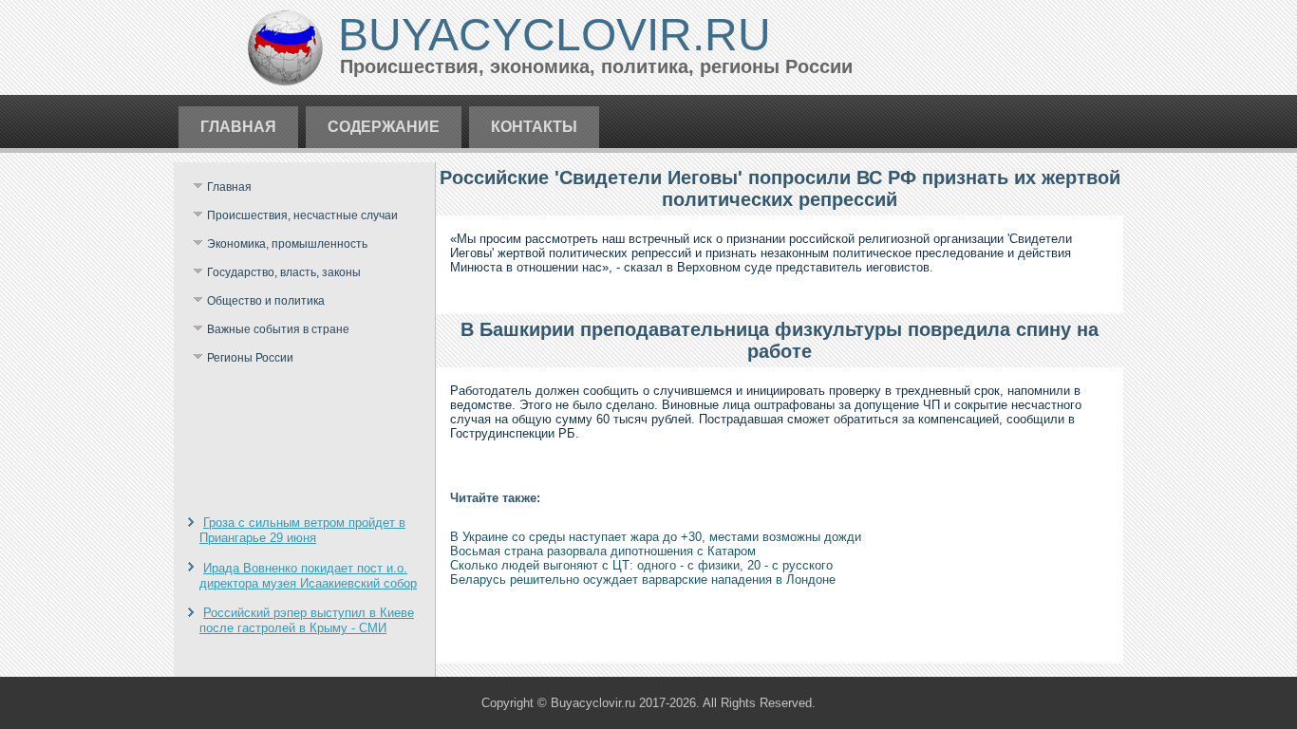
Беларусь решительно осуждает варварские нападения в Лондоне (643, 579)
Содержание (384, 127)
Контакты (534, 127)
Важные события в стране (278, 329)
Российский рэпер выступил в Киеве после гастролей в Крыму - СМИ (306, 620)
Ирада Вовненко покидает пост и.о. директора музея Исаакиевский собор (308, 575)
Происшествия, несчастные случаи (302, 215)
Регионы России (250, 357)
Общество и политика (266, 301)
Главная (238, 127)
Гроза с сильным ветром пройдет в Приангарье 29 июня (302, 530)
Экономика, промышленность (287, 244)
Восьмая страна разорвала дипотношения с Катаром (603, 551)
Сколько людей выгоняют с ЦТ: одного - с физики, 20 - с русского (641, 565)
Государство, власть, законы (284, 272)
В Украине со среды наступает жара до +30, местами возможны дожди (655, 537)
